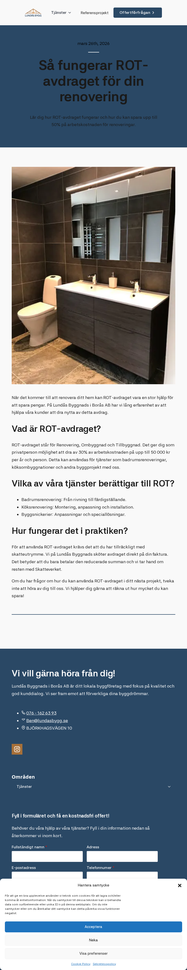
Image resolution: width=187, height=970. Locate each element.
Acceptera (93, 927)
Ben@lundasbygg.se (47, 720)
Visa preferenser (93, 953)
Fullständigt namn (29, 847)
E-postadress (24, 868)
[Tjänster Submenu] (71, 12)
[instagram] (17, 749)
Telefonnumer (100, 868)
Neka (93, 940)
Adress (93, 847)
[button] (179, 885)
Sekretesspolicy (104, 964)
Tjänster (58, 12)
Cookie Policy (80, 964)
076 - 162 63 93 (41, 712)
